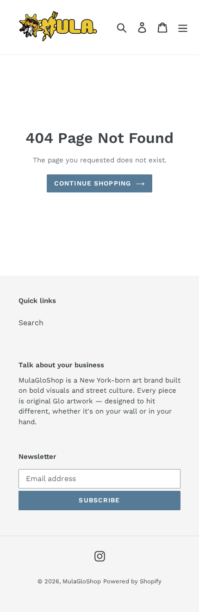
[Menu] (183, 27)
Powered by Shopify (132, 581)
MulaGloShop (81, 581)
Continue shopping (92, 183)
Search (31, 322)
